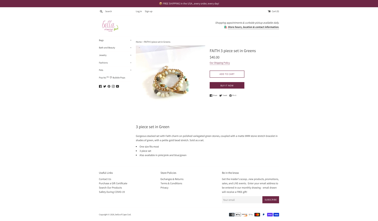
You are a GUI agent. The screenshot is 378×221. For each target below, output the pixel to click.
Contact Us (105, 179)
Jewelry (115, 55)
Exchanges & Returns (172, 179)
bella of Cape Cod (123, 214)
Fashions (115, 62)
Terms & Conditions (171, 183)
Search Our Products (110, 187)
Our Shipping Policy (220, 62)
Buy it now (227, 85)
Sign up (148, 11)
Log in (139, 11)
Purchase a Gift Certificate (113, 183)
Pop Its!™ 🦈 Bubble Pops (112, 77)
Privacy (164, 187)
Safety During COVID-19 (112, 192)
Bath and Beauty (115, 47)
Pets (115, 70)
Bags (115, 40)
